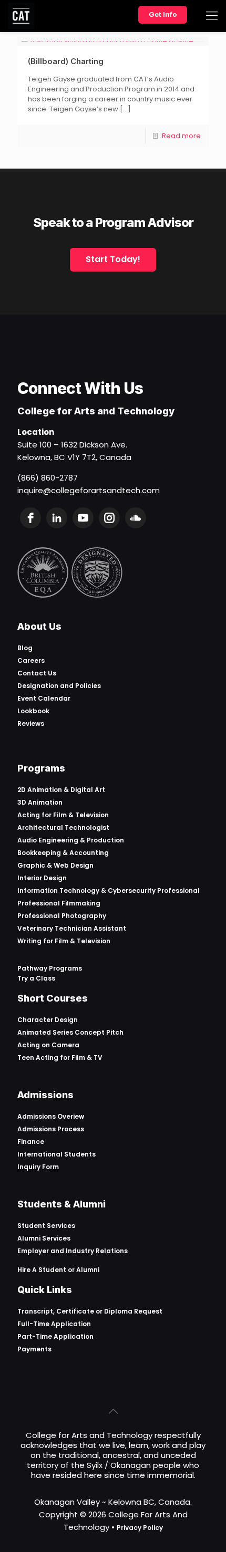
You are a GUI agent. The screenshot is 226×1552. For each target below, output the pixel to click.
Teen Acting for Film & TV (59, 1057)
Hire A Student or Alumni (58, 1269)
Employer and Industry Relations (72, 1250)
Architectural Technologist (63, 827)
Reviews (30, 723)
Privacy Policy (140, 1527)
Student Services (46, 1225)
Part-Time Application (55, 1336)
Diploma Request (133, 1311)
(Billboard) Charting (66, 61)
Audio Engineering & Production (70, 840)
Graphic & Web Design (55, 865)
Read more (181, 136)
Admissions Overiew (50, 1116)
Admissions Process (50, 1128)
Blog (25, 647)
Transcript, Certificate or (60, 1311)
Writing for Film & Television (63, 940)
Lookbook (33, 710)
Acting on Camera (48, 1044)
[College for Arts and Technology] (21, 16)
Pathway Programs (49, 968)
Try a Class (36, 978)
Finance (30, 1141)
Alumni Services (43, 1238)
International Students (56, 1154)
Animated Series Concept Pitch (70, 1032)
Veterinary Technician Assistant (71, 928)
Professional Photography (61, 915)
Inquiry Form (38, 1166)
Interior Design (42, 877)
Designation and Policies (59, 685)
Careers (31, 660)
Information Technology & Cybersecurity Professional (108, 890)
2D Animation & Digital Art (61, 789)
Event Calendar (43, 698)
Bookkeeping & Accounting (63, 852)
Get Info (163, 14)
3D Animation (40, 802)
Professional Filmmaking (58, 903)
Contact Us (36, 673)
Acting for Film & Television (63, 814)
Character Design (47, 1019)
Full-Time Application (54, 1323)
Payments (34, 1349)
